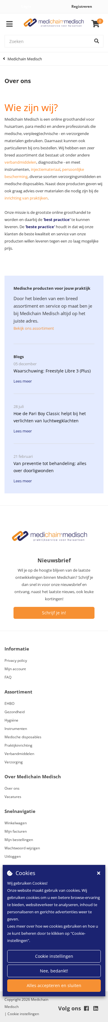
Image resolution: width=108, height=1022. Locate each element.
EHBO (9, 703)
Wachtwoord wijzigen (22, 848)
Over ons (12, 788)
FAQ (7, 677)
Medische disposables (22, 736)
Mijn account (15, 668)
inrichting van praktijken (26, 198)
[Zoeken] (96, 41)
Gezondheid (14, 711)
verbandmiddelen (20, 162)
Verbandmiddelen (19, 753)
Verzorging (13, 762)
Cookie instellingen (54, 956)
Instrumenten (15, 728)
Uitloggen (12, 856)
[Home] (53, 24)
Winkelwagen (15, 822)
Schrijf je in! (54, 613)
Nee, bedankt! (54, 971)
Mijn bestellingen (18, 839)
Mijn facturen (15, 831)
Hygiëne (11, 720)
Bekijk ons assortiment (34, 328)
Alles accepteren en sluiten (54, 985)
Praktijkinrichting (18, 745)
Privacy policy (15, 660)
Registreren (81, 6)
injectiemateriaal (45, 169)
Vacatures (12, 796)
